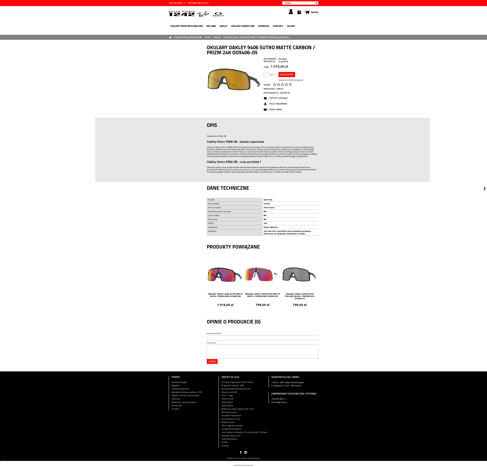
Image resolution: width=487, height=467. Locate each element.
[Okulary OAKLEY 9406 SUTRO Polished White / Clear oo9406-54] (299, 275)
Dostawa (225, 445)
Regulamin (175, 385)
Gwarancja (175, 398)
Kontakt (224, 442)
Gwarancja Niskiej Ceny (231, 435)
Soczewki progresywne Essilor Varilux (237, 382)
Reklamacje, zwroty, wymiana (183, 402)
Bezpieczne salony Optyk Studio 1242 (237, 408)
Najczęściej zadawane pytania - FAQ (186, 392)
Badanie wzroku (228, 422)
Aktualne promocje (229, 412)
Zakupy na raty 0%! (229, 392)
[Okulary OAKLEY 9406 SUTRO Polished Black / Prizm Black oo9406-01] (262, 275)
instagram (245, 453)
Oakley (279, 88)
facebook (240, 453)
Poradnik (175, 408)
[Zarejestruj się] (291, 11)
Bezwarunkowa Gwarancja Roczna (235, 388)
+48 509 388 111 (177, 3)
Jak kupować (176, 405)
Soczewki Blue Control (230, 418)
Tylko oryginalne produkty (232, 425)
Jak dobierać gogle (179, 382)
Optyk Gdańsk (227, 405)
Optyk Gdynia (227, 402)
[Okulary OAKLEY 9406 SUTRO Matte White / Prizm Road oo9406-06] (225, 275)
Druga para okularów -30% (232, 385)
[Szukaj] (316, 3)
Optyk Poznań (227, 398)
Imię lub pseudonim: (214, 333)
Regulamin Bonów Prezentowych (185, 395)
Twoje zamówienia (229, 438)
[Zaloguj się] (299, 11)
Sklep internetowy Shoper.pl (243, 465)
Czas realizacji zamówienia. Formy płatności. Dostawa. (244, 432)
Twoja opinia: (212, 342)
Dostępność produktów (231, 428)
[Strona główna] (182, 13)
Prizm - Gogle (227, 395)
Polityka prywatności (180, 388)
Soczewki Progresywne (231, 415)
